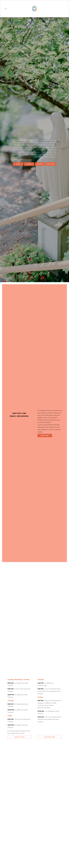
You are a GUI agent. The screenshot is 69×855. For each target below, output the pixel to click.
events (40, 164)
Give (18, 164)
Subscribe (45, 435)
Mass (29, 164)
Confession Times (49, 737)
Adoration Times (19, 737)
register (51, 164)
